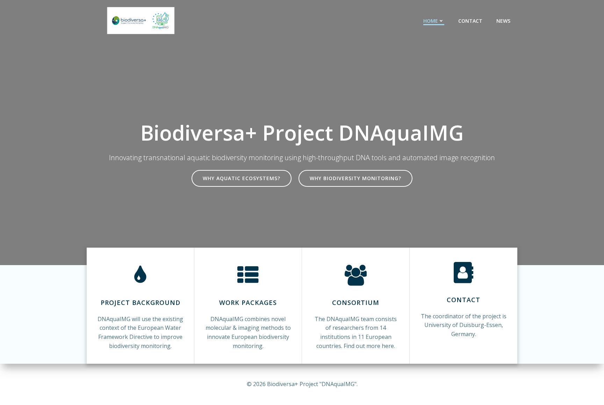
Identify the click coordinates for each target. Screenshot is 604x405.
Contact (470, 20)
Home (430, 20)
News (503, 20)
